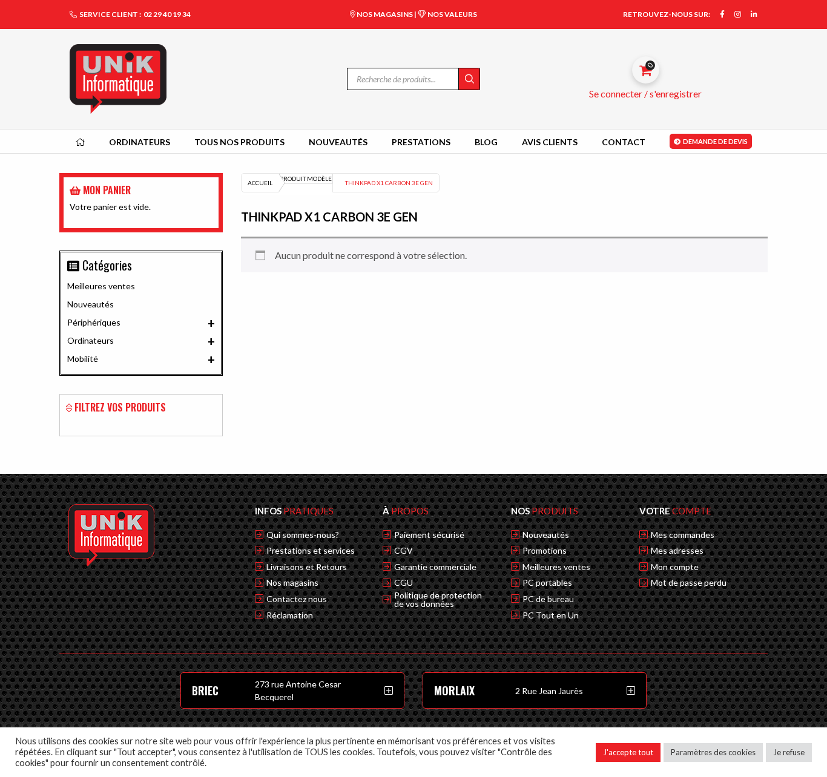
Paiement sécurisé (429, 535)
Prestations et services (310, 550)
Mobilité (141, 359)
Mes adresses (677, 550)
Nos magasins (292, 583)
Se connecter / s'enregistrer (645, 93)
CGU (403, 583)
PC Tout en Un (550, 615)
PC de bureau (548, 599)
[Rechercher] (468, 79)
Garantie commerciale (435, 567)
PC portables (547, 583)
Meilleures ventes (101, 286)
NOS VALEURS (451, 14)
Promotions (544, 550)
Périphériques (141, 323)
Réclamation (289, 615)
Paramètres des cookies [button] (713, 752)
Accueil (260, 182)
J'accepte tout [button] (628, 752)
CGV (403, 550)
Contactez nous (296, 599)
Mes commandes (682, 535)
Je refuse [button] (789, 752)
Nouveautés (90, 304)
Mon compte (675, 567)
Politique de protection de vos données (438, 599)
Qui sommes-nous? (302, 535)
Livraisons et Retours (306, 567)
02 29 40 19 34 (167, 14)
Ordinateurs (141, 341)
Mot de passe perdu (689, 583)
